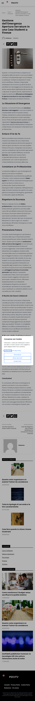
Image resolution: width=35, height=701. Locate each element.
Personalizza (17, 354)
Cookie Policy (8, 350)
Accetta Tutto (17, 361)
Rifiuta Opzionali (17, 358)
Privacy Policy (17, 350)
